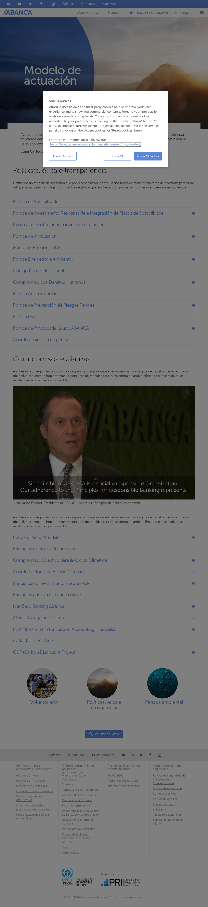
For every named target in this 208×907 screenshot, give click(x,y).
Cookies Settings (63, 156)
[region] (105, 129)
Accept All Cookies (148, 156)
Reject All (117, 156)
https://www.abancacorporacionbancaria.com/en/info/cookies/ (95, 144)
